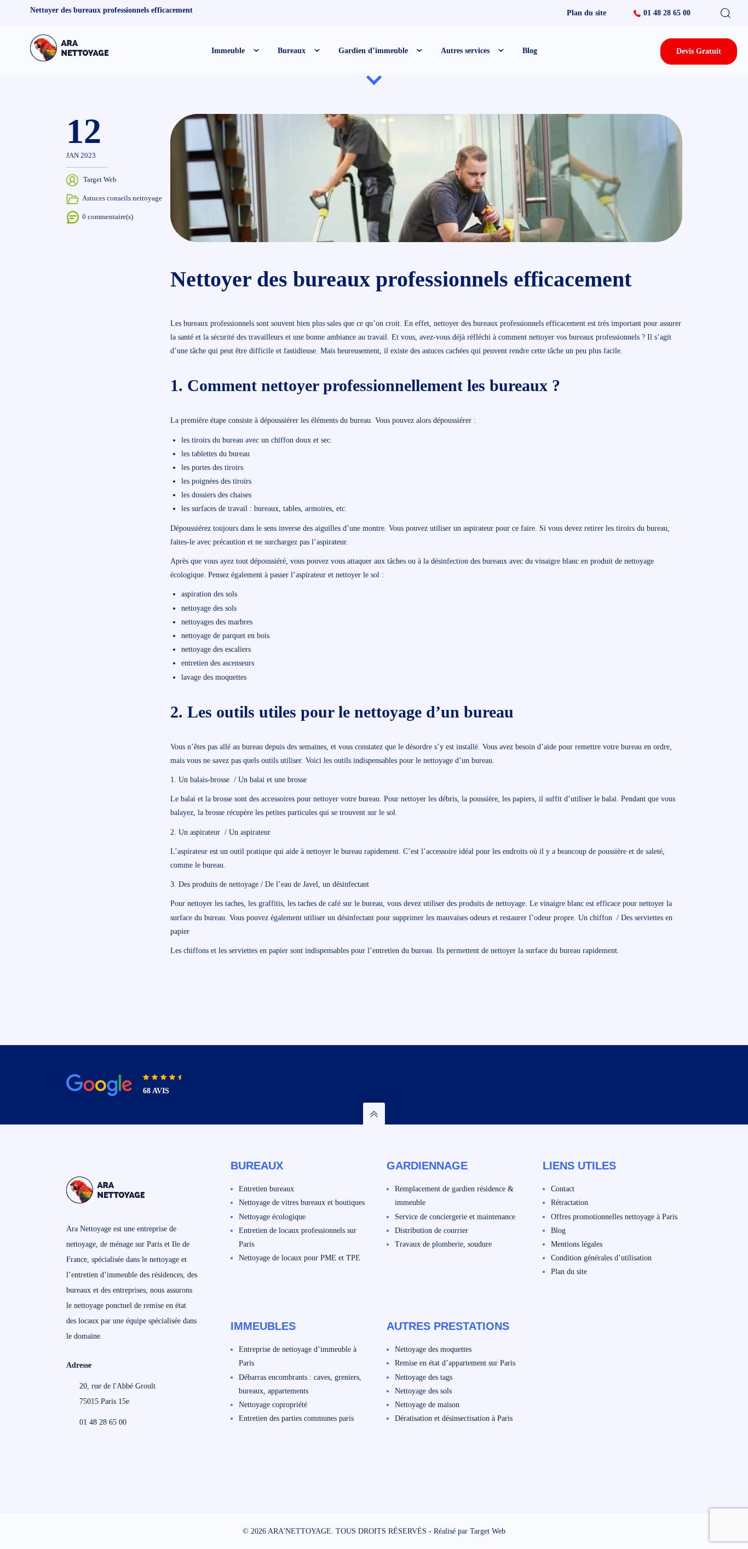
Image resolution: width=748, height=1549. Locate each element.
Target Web (487, 1531)
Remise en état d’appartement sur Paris (455, 1363)
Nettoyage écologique (272, 1217)
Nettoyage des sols (423, 1391)
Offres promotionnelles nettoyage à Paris (614, 1217)
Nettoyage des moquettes (433, 1349)
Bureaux (292, 51)
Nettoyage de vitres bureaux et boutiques (302, 1202)
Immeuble (228, 51)
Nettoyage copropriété (273, 1405)
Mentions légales (576, 1244)
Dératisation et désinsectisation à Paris (454, 1418)
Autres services (465, 51)
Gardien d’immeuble (373, 51)
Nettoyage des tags (423, 1377)
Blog (529, 51)
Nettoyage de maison (427, 1405)
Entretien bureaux (266, 1189)
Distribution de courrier (431, 1230)
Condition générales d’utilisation (601, 1258)
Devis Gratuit (698, 51)
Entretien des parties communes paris (296, 1418)
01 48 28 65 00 (667, 13)
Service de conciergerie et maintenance (455, 1217)
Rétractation (569, 1202)
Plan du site (586, 13)
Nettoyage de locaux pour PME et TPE (299, 1258)
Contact (562, 1189)
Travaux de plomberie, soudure (443, 1244)
